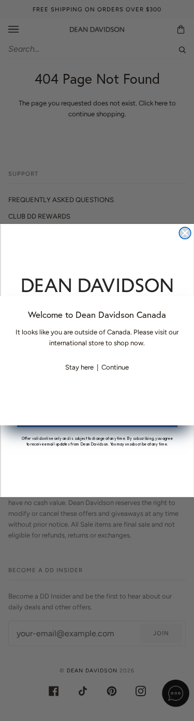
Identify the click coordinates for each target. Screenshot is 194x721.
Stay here (79, 367)
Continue (115, 367)
